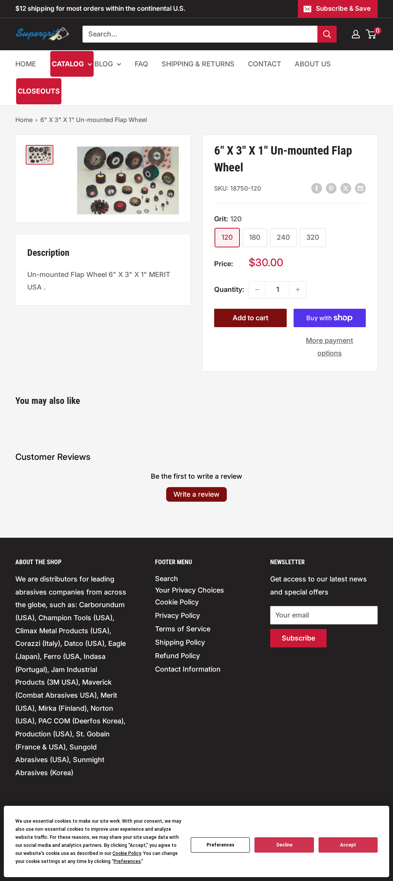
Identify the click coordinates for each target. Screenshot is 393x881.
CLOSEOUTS (39, 91)
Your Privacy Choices (189, 590)
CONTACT (264, 64)
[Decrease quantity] (257, 290)
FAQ (141, 64)
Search (166, 579)
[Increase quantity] (298, 290)
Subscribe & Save (343, 8)
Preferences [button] (127, 861)
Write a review (196, 494)
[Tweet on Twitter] (345, 187)
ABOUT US (313, 64)
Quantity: (229, 289)
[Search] (327, 34)
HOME (25, 64)
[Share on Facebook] (316, 187)
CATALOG (68, 64)
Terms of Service (182, 629)
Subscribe (298, 638)
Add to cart (250, 318)
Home (24, 120)
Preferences (220, 845)
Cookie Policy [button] (126, 853)
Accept (348, 845)
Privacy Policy (177, 615)
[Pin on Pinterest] (331, 187)
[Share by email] (360, 187)
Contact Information (188, 669)
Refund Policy (177, 656)
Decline (284, 845)
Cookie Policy (177, 602)
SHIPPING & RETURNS (198, 64)
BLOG (103, 64)
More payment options (329, 346)
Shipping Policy (180, 642)
